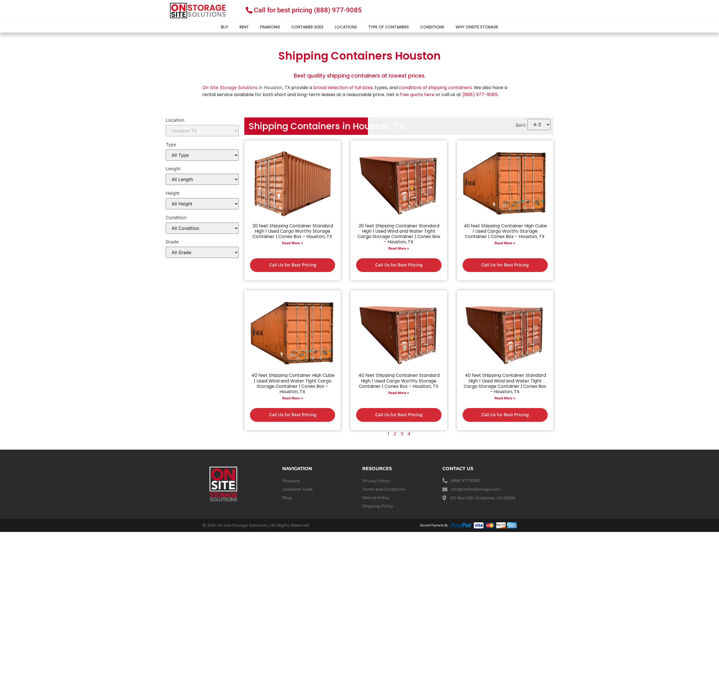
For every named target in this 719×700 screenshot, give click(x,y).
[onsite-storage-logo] (198, 10)
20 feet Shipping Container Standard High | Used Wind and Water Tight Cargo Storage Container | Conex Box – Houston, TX (399, 234)
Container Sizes (307, 27)
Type (171, 144)
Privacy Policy (376, 480)
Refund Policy (376, 497)
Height (173, 193)
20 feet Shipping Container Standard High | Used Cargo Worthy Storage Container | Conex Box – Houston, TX (292, 231)
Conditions (432, 27)
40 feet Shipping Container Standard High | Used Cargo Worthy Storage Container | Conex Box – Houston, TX (399, 380)
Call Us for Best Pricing (292, 265)
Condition (176, 217)
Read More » (292, 243)
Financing (270, 27)
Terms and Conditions (383, 489)
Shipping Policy (377, 506)
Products (291, 480)
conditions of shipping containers (435, 87)
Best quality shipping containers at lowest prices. (360, 76)
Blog (287, 497)
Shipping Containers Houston (359, 56)
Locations (346, 27)
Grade (172, 241)
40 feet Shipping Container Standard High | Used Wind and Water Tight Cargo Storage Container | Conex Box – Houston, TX (505, 383)
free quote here (417, 94)
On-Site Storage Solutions (230, 87)
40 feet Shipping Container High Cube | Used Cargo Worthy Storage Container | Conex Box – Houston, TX (505, 231)
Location (175, 120)
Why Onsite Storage (477, 27)
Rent (244, 27)
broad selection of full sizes (343, 87)
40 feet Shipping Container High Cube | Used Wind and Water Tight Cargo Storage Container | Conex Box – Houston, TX (293, 383)
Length (173, 168)
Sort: (521, 125)
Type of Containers (388, 27)
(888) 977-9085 (480, 94)
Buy (224, 27)
